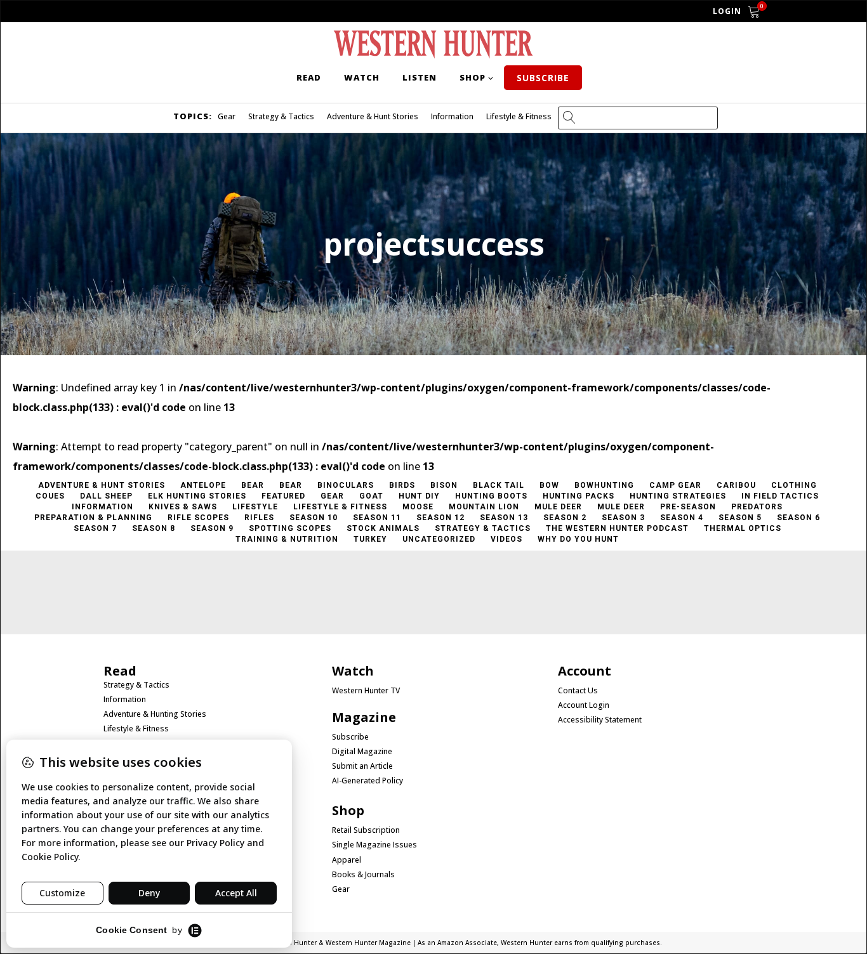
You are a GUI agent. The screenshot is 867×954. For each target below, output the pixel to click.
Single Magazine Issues (374, 844)
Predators (757, 506)
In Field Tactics (780, 496)
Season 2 (564, 517)
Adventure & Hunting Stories (154, 714)
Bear (252, 485)
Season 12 (440, 517)
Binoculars (345, 485)
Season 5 (740, 517)
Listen (419, 77)
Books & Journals (363, 874)
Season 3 (623, 517)
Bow (549, 485)
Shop (473, 77)
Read (308, 77)
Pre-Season (688, 506)
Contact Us (578, 690)
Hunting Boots (491, 496)
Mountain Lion (484, 506)
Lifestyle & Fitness (519, 116)
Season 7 (95, 528)
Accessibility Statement (600, 720)
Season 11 (377, 517)
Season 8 (153, 528)
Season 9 (212, 528)
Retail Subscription (367, 830)
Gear (226, 116)
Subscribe (543, 78)
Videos (506, 539)
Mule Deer (558, 506)
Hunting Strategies (678, 496)
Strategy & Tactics (281, 116)
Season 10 (313, 517)
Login (727, 11)
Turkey (370, 539)
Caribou (736, 485)
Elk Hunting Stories (197, 496)
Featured (283, 496)
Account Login (583, 705)
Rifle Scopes (198, 517)
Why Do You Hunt (578, 539)
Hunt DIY (419, 496)
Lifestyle (255, 506)
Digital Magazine (362, 751)
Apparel (346, 860)
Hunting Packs (578, 496)
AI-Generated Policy (367, 780)
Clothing (794, 485)
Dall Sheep (106, 496)
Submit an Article (362, 766)
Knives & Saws (183, 506)
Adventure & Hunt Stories (372, 116)
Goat (371, 496)
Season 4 (681, 517)
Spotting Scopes (290, 528)
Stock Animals (383, 528)
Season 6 (798, 517)
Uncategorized (438, 539)
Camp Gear (675, 485)
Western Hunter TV (366, 690)
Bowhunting (604, 485)
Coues (50, 496)
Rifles (259, 517)
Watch (362, 77)
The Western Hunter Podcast (617, 528)
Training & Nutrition (286, 539)
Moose (418, 506)
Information (452, 116)
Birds (402, 485)
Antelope (203, 485)
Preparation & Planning (93, 517)
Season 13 (504, 517)
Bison (444, 485)
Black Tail (498, 485)
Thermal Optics (742, 528)
